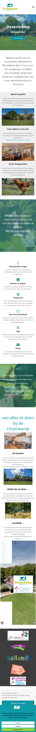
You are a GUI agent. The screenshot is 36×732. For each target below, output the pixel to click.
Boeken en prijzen (18, 283)
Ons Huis (30, 467)
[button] (33, 7)
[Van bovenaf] (18, 187)
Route (18, 348)
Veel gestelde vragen (18, 266)
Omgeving (18, 298)
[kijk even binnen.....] (18, 152)
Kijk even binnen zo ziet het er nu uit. (18, 140)
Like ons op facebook (18, 314)
